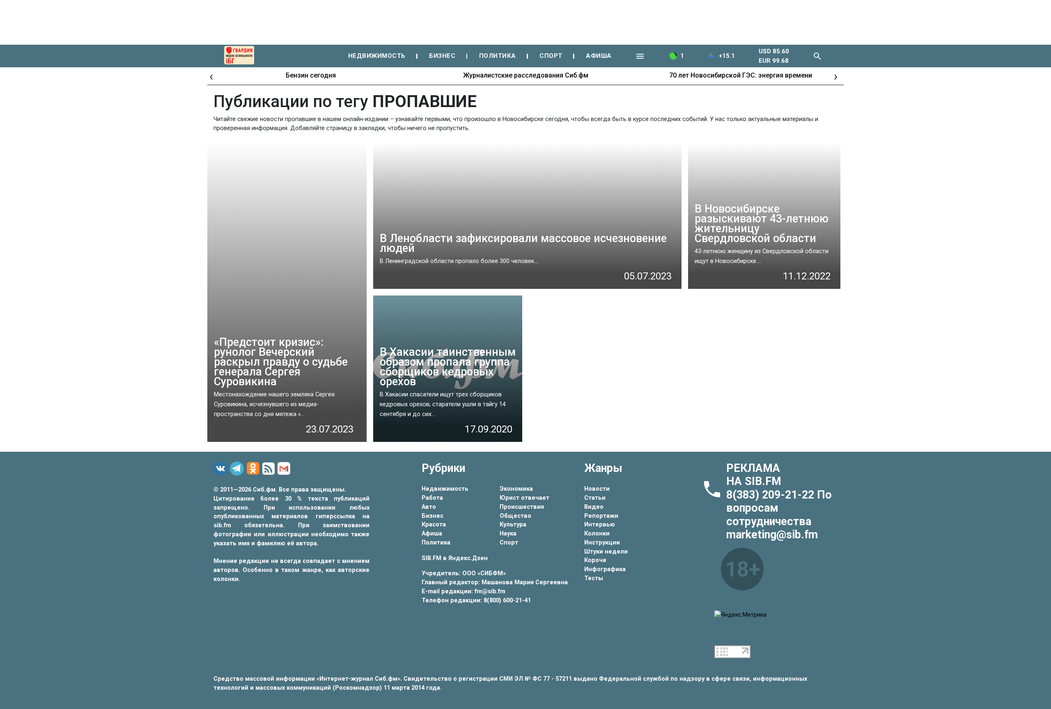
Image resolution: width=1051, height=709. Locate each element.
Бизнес (432, 515)
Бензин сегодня (311, 75)
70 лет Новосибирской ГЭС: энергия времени (740, 75)
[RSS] (269, 469)
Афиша (432, 533)
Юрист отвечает (524, 497)
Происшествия (522, 506)
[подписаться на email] (285, 469)
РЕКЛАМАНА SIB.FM (753, 475)
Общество (515, 515)
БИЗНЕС (442, 55)
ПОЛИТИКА (497, 55)
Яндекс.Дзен (468, 558)
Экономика (516, 488)
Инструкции (602, 542)
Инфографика (605, 569)
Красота (434, 524)
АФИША (599, 55)
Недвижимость (445, 488)
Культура (513, 524)
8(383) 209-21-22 (771, 494)
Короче (595, 560)
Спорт (509, 542)
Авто (429, 506)
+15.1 (727, 55)
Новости (597, 488)
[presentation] (211, 76)
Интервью (599, 524)
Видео (594, 506)
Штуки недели (606, 551)
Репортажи (601, 515)
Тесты (593, 578)
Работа (432, 497)
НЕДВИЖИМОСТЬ (377, 55)
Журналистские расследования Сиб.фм (525, 75)
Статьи (595, 497)
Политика (436, 542)
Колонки (597, 533)
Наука (508, 533)
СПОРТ (550, 55)
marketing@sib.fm (772, 534)
